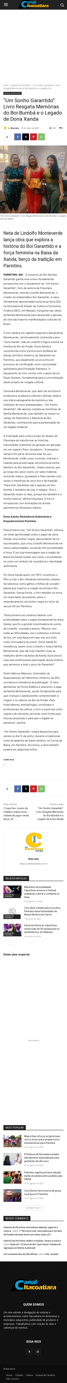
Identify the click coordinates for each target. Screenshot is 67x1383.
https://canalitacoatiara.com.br (33, 864)
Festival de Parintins (20, 85)
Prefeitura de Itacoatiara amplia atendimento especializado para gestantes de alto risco (41, 1157)
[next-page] (11, 942)
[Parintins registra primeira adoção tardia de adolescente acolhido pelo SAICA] (12, 1177)
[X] (25, 136)
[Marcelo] (5, 128)
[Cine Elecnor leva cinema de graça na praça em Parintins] (12, 1195)
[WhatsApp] (41, 136)
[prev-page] (5, 942)
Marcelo (15, 128)
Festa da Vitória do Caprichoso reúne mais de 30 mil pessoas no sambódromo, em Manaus (42, 928)
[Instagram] (37, 1351)
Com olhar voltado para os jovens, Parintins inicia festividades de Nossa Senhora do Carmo (42, 911)
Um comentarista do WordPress (20, 1254)
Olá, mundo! (51, 1254)
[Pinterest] (33, 136)
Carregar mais (32, 1207)
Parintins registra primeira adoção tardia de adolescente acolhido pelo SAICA (43, 1176)
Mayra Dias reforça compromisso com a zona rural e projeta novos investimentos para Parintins (42, 1139)
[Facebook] (17, 136)
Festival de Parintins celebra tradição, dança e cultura (32, 1240)
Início (6, 85)
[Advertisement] (33, 44)
